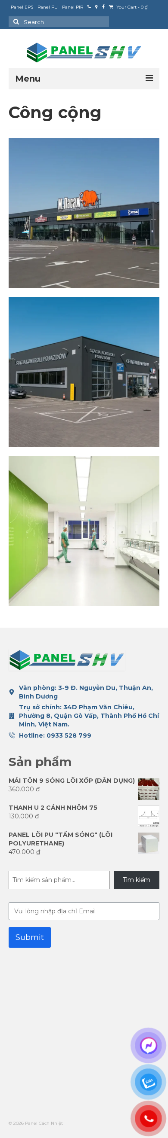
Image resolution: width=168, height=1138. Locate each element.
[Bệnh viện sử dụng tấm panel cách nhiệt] (84, 531)
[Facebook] (103, 7)
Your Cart (131, 7)
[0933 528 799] (89, 7)
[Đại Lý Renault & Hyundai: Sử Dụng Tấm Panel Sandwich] (84, 372)
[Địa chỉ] (96, 7)
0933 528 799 (69, 735)
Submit (30, 937)
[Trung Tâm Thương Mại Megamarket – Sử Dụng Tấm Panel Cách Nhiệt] (84, 213)
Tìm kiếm (136, 880)
